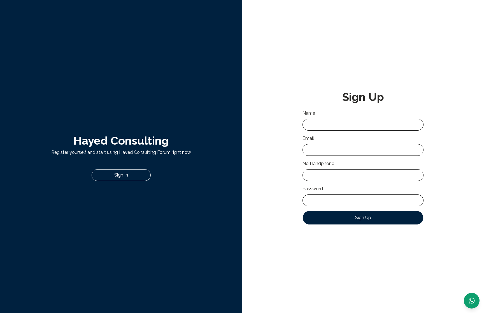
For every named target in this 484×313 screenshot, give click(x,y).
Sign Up (363, 217)
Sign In (121, 175)
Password (312, 188)
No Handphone (318, 163)
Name (308, 113)
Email (308, 138)
